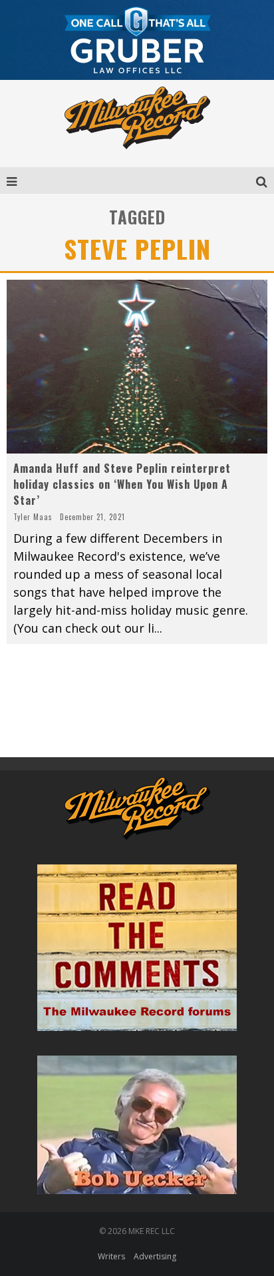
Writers (111, 1256)
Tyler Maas (33, 516)
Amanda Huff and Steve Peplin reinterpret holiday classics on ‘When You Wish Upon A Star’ (122, 484)
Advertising (155, 1256)
